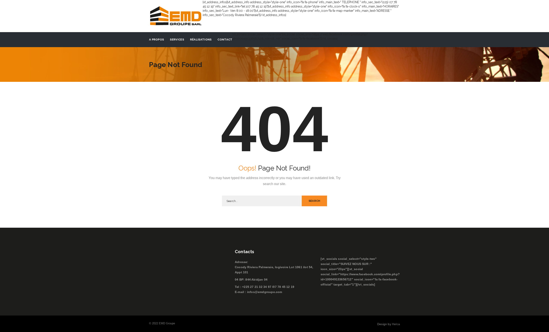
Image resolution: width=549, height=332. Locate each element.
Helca (396, 324)
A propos (156, 39)
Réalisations (201, 39)
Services (177, 39)
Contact (224, 39)
